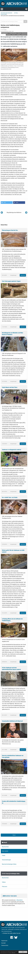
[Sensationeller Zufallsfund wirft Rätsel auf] (14, 730)
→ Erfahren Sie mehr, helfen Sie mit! (10, 933)
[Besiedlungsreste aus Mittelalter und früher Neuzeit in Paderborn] (14, 344)
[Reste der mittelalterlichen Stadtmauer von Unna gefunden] (14, 766)
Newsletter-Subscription (11, 896)
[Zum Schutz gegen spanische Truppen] (26, 212)
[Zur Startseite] (14, 3)
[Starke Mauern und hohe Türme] (14, 396)
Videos (4, 882)
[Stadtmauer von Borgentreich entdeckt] (14, 459)
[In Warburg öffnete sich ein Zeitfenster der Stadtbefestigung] (14, 630)
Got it (23, 951)
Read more (23, 275)
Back (14, 835)
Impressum (4, 940)
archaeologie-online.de (6, 12)
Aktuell (16, 12)
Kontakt (3, 943)
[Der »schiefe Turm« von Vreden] (14, 507)
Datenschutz (4, 945)
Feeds (3, 855)
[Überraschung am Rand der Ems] (14, 239)
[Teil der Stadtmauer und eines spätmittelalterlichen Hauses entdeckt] (14, 679)
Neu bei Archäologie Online (9, 864)
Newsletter (20, 900)
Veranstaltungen (6, 860)
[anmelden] (26, 9)
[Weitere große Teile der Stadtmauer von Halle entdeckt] (14, 561)
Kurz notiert (4, 14)
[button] (7, 202)
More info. (13, 952)
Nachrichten (5, 847)
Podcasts (4, 886)
